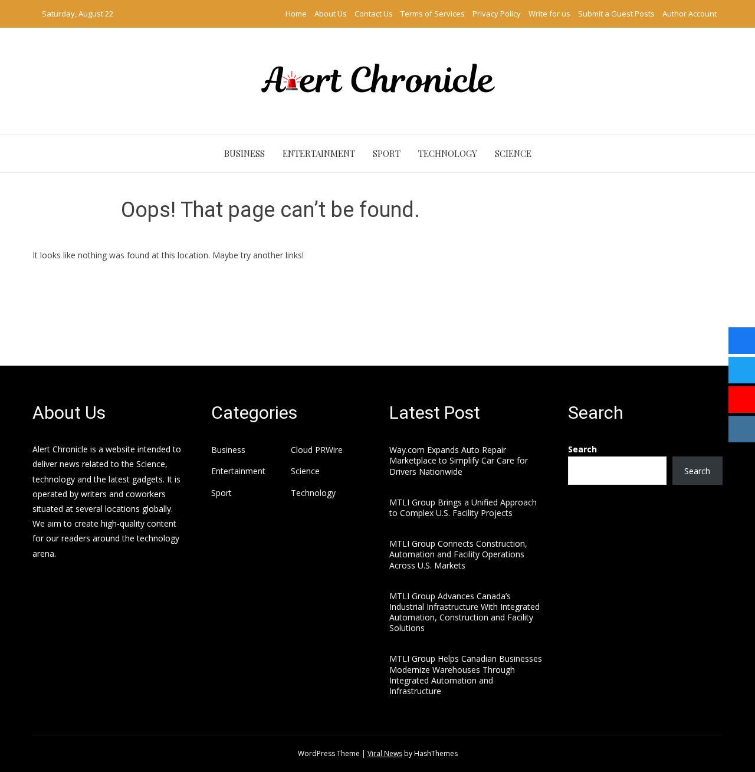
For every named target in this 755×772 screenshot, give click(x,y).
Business (244, 153)
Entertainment (319, 153)
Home (296, 13)
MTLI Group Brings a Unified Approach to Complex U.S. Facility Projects (463, 507)
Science (513, 153)
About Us (330, 13)
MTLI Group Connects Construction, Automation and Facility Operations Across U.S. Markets (458, 554)
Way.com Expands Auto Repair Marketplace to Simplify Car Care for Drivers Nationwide (458, 460)
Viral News (384, 753)
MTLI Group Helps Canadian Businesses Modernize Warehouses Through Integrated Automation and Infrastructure (465, 675)
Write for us (549, 13)
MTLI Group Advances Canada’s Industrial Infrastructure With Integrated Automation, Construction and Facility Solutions (464, 612)
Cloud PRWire (317, 450)
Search (582, 449)
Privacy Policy (496, 13)
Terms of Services (433, 13)
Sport (387, 153)
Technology (447, 153)
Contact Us (373, 13)
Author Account (689, 13)
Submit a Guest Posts (616, 13)
